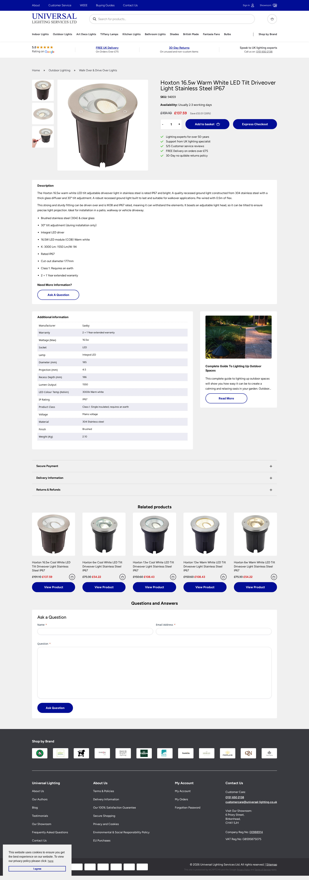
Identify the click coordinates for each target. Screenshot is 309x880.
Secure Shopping (104, 816)
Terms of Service (263, 869)
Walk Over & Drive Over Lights (98, 70)
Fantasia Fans (211, 34)
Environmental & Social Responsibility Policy (121, 832)
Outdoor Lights (62, 34)
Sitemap (271, 864)
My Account (183, 791)
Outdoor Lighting (59, 70)
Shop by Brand (268, 34)
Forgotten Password (187, 807)
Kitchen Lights (131, 34)
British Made (191, 34)
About (36, 5)
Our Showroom (41, 824)
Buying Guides (105, 5)
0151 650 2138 (264, 51)
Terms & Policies (103, 791)
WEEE (83, 5)
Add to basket (204, 124)
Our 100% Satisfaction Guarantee (114, 807)
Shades (174, 34)
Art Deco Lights (86, 34)
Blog (35, 807)
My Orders (181, 799)
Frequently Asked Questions (50, 832)
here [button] (50, 861)
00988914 (256, 832)
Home (36, 70)
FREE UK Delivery (107, 47)
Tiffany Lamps (109, 34)
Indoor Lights (40, 34)
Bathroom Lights (155, 34)
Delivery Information (106, 799)
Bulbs (227, 34)
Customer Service (59, 5)
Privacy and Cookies (106, 824)
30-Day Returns (179, 47)
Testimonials (40, 816)
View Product (53, 587)
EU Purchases (101, 840)
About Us (38, 791)
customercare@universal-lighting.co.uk (251, 802)
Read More (226, 398)
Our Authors (39, 799)
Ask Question (55, 708)
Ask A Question (58, 295)
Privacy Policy (243, 869)
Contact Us (130, 5)
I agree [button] (37, 868)
